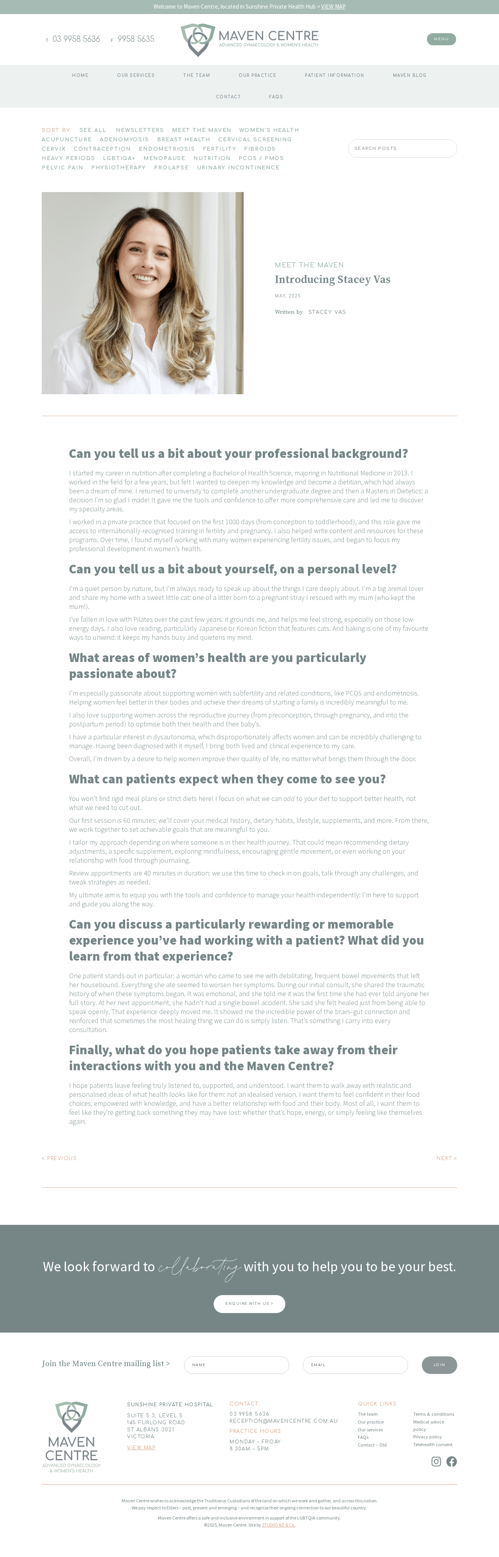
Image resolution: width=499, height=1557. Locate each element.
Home (80, 75)
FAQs (276, 97)
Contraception (102, 149)
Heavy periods (68, 158)
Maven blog (410, 75)
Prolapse (171, 168)
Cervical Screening (255, 139)
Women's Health (269, 130)
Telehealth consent (433, 1444)
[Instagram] (436, 1462)
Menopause (164, 158)
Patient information (335, 75)
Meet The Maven (202, 130)
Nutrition (212, 158)
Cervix (54, 149)
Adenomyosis (124, 139)
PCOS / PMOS (261, 158)
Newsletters (140, 130)
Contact (228, 97)
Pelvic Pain (62, 168)
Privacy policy (427, 1437)
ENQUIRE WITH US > (249, 1304)
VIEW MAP (333, 6)
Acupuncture (67, 139)
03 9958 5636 (76, 39)
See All (93, 130)
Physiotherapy (118, 168)
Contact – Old (372, 1445)
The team (196, 75)
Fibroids (260, 149)
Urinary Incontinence (238, 168)
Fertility (220, 149)
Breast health (184, 139)
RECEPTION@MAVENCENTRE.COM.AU (284, 1421)
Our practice (257, 75)
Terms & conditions (433, 1414)
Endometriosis (167, 149)
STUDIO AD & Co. (278, 1525)
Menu (441, 39)
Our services (370, 1429)
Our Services (136, 75)
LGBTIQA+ (119, 158)
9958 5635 (136, 39)
